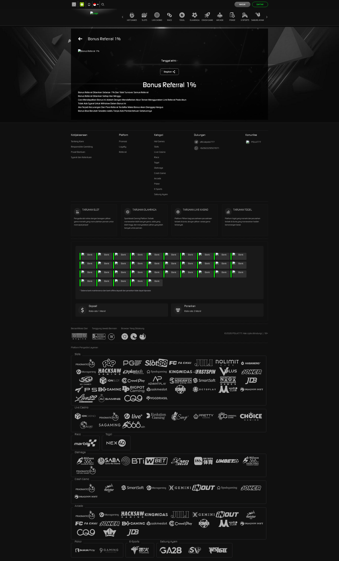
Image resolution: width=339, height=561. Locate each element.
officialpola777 (207, 141)
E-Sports (245, 20)
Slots (144, 20)
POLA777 (256, 141)
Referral (123, 151)
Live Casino (157, 20)
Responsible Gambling (82, 146)
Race (169, 20)
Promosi (123, 141)
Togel (182, 20)
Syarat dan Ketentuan (81, 157)
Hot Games (132, 20)
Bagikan (168, 71)
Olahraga (195, 20)
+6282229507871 (209, 148)
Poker (232, 20)
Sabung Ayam (257, 20)
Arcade (219, 20)
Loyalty (122, 146)
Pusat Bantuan (78, 151)
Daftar (260, 4)
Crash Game (207, 20)
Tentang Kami (77, 141)
